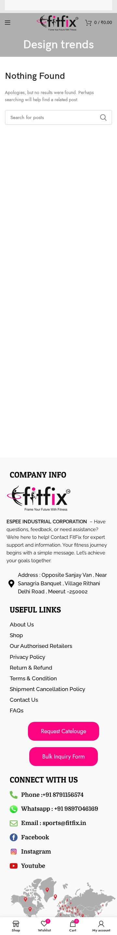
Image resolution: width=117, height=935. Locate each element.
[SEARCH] (103, 117)
